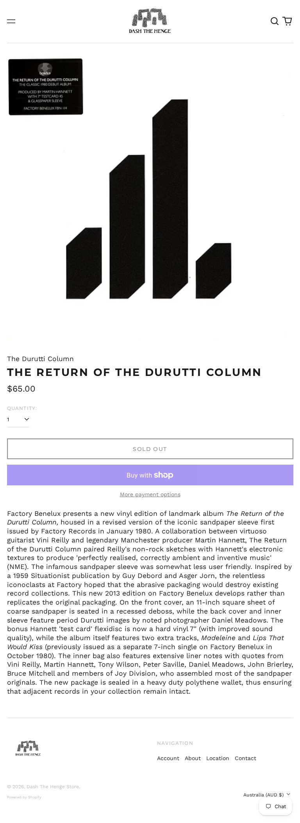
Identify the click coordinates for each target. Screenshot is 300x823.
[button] (275, 21)
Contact (245, 758)
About (193, 758)
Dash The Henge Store (53, 786)
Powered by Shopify (24, 797)
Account (168, 758)
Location (217, 758)
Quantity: (22, 408)
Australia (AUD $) (264, 795)
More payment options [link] (150, 494)
